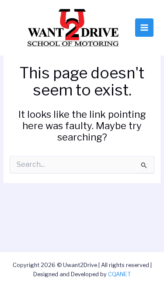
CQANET (119, 274)
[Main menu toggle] (144, 27)
